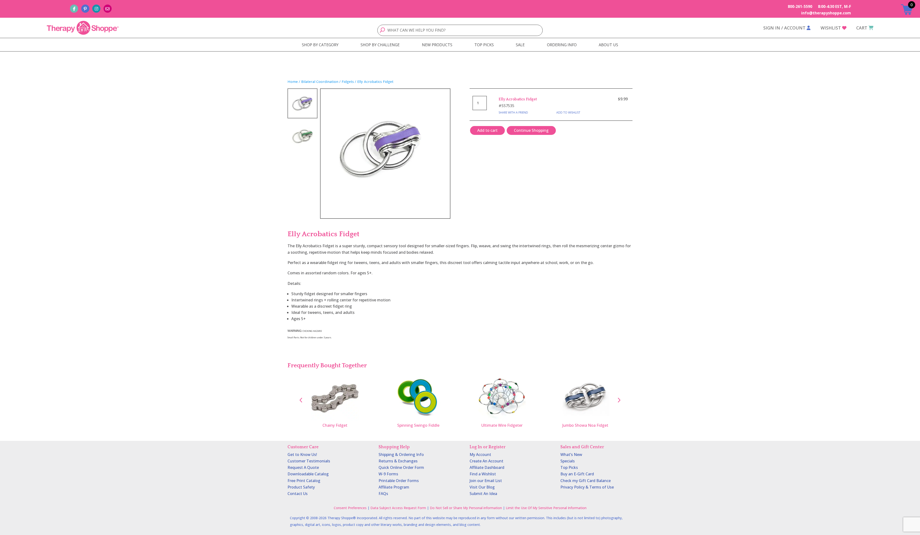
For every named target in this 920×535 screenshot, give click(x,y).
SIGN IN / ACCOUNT (784, 28)
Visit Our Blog (482, 487)
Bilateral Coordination (319, 81)
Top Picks (569, 467)
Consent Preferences (350, 508)
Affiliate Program (394, 487)
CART (861, 28)
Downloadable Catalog (308, 474)
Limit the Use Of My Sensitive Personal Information (546, 508)
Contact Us (298, 493)
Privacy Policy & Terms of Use (587, 487)
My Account (480, 454)
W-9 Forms (388, 474)
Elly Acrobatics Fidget (518, 99)
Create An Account (486, 461)
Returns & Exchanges (398, 461)
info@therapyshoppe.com (826, 13)
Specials (567, 461)
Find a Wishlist (483, 474)
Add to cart (487, 130)
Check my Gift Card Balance (585, 480)
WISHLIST (831, 28)
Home (293, 81)
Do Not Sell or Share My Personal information (466, 508)
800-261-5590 (800, 6)
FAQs (383, 493)
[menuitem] (320, 44)
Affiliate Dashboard (487, 467)
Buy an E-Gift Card (577, 474)
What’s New (571, 454)
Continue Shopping (531, 130)
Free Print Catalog (304, 480)
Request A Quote (303, 467)
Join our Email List (486, 480)
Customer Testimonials (309, 461)
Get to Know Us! (302, 454)
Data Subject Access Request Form (398, 508)
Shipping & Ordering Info (401, 454)
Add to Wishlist (568, 112)
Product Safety (301, 487)
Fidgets (348, 81)
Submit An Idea (483, 493)
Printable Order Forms (399, 480)
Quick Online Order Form (401, 467)
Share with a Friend (513, 112)
